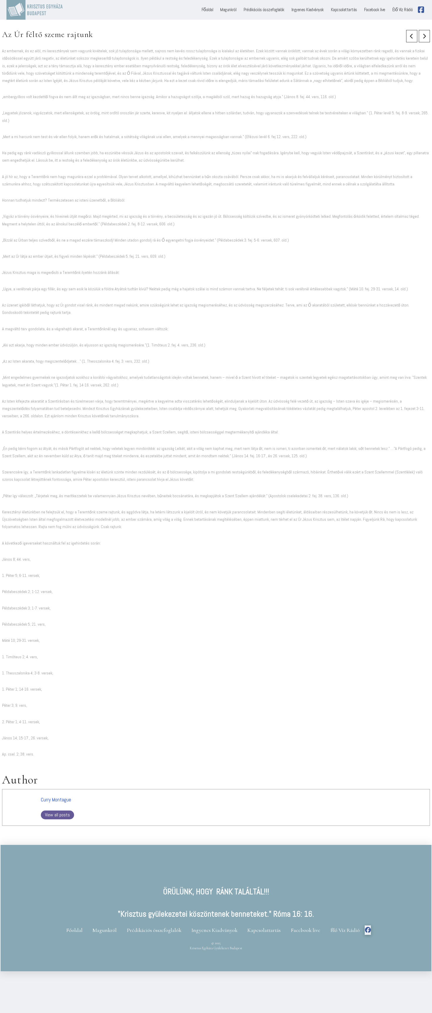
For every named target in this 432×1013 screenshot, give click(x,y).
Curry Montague (56, 800)
